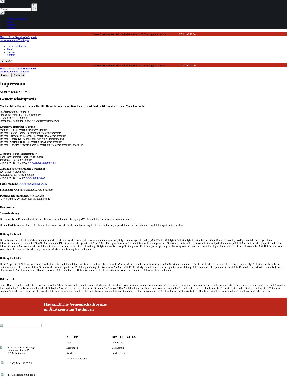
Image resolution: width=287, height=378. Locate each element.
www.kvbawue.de (35, 177)
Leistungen (72, 347)
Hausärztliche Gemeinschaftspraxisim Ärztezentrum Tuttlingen (18, 39)
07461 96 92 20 (187, 34)
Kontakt (11, 55)
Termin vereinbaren (76, 358)
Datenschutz (118, 347)
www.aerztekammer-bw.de (41, 162)
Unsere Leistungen (16, 46)
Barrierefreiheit (119, 353)
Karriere (11, 52)
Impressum (117, 342)
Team (9, 49)
